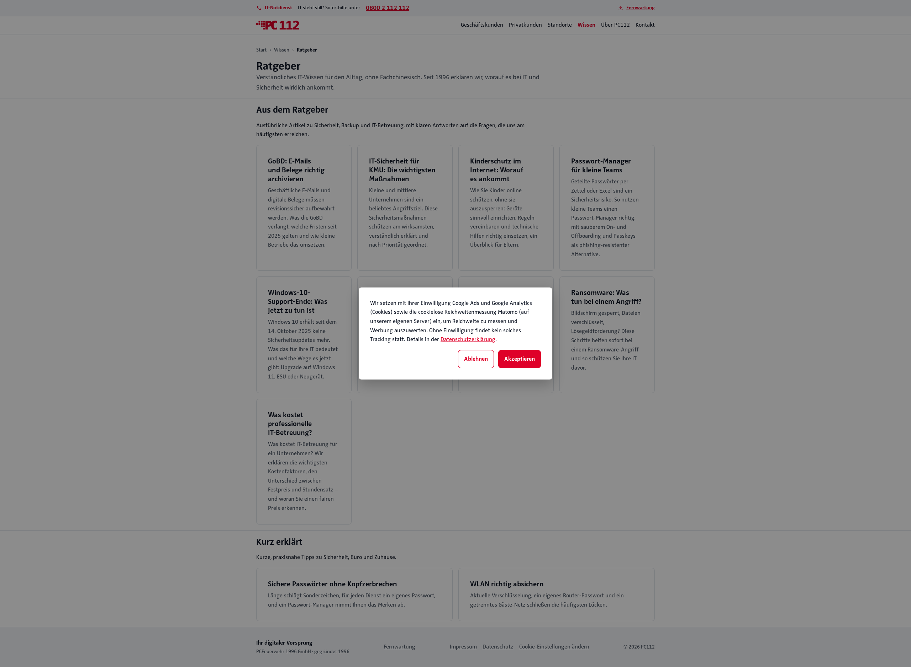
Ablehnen (476, 358)
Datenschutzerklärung (468, 339)
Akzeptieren (519, 358)
